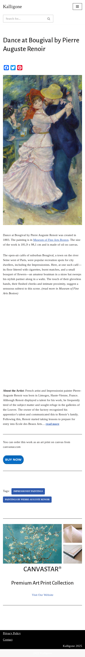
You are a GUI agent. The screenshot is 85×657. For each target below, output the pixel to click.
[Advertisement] (42, 344)
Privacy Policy (12, 633)
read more (52, 423)
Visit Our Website (42, 594)
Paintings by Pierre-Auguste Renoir (27, 499)
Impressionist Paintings (28, 491)
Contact (7, 639)
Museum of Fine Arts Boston (51, 239)
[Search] (48, 19)
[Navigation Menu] (77, 6)
